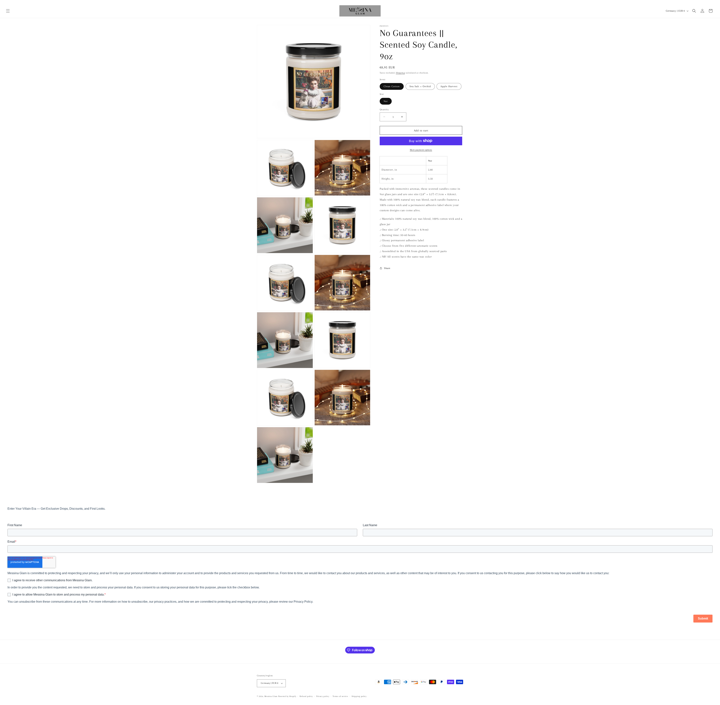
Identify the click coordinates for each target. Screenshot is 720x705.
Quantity (384, 109)
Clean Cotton (392, 86)
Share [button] (387, 268)
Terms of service (340, 696)
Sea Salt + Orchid (420, 86)
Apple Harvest (449, 86)
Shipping (400, 73)
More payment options (421, 149)
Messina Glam (271, 696)
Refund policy (306, 696)
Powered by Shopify (287, 696)
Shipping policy (359, 696)
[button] (8, 11)
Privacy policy (322, 696)
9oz (386, 101)
